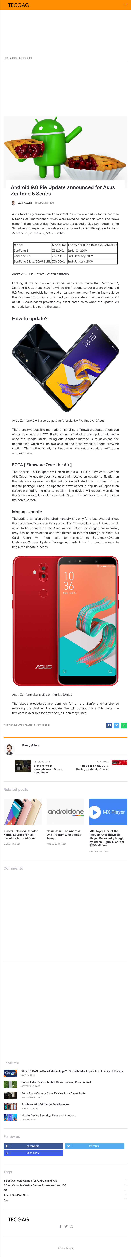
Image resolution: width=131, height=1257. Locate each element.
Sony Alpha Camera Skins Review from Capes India (53, 1093)
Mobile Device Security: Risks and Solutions (48, 1115)
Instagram (32, 1153)
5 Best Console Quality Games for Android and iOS (35, 1185)
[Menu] (123, 5)
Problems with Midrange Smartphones (45, 1104)
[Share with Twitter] (116, 725)
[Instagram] (71, 1226)
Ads (6, 1200)
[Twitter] (66, 1226)
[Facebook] (61, 1226)
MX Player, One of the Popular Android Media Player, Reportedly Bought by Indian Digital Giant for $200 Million (107, 838)
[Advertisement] (65, 22)
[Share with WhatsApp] (124, 725)
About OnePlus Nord (16, 1195)
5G (5, 1190)
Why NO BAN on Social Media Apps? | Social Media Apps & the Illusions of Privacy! (72, 1071)
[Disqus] (65, 915)
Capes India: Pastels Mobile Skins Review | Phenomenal (56, 1082)
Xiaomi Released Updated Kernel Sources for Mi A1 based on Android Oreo (21, 834)
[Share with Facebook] (109, 725)
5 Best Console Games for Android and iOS (30, 1180)
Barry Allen (25, 203)
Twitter (94, 1146)
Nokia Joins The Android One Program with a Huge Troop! (64, 834)
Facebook (33, 1146)
